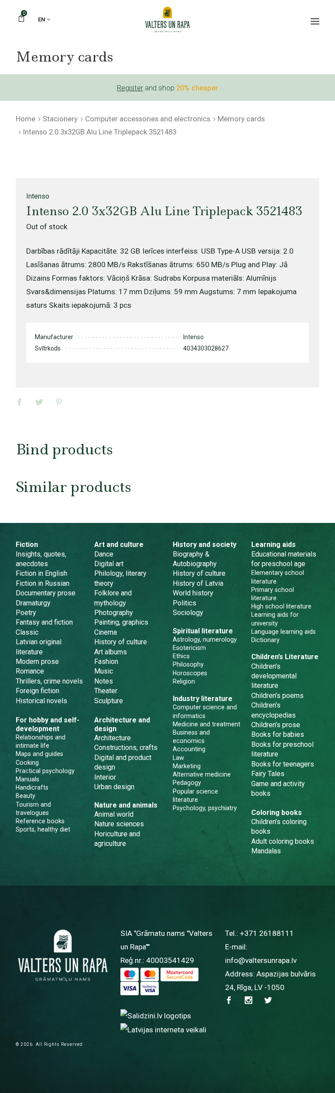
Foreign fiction (37, 691)
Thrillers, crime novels (49, 681)
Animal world (113, 814)
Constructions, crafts (125, 747)
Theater (105, 691)
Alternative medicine (202, 774)
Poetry (26, 612)
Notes (103, 681)
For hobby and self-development (47, 724)
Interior (105, 777)
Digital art (108, 564)
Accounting (189, 749)
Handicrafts (32, 787)
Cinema (105, 632)
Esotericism (189, 647)
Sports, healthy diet (43, 829)
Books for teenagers (282, 764)
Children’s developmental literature (274, 676)
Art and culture (119, 544)
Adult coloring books (282, 841)
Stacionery (60, 118)
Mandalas (266, 851)
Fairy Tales (267, 774)
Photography (113, 612)
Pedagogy (187, 782)
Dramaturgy (33, 603)
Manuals (27, 779)
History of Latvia (198, 583)
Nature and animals (125, 805)
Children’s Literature (284, 657)
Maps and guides (39, 753)
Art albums (110, 652)
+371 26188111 (267, 933)
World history (193, 593)
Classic (27, 632)
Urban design (114, 787)
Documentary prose (45, 593)
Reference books (40, 821)
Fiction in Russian (42, 583)
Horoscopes (190, 673)
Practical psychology (45, 770)
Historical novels (41, 701)
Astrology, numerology (205, 639)
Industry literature (202, 698)
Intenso (37, 196)
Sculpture (108, 701)
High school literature (281, 606)
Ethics (181, 656)
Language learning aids (283, 631)
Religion (184, 681)
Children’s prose (275, 725)
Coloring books (276, 812)
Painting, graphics (121, 622)
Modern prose (37, 661)
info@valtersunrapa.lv (261, 960)
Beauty (25, 795)
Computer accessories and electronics (147, 118)
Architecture (112, 738)
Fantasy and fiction (44, 622)
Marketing (187, 766)
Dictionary (265, 639)
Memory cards (241, 118)
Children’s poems (277, 695)
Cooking (27, 762)
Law (178, 757)
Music (103, 671)
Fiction (27, 544)
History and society (204, 544)
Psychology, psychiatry (205, 807)
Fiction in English (41, 573)
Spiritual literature (203, 631)
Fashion (106, 661)
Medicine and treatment (206, 724)
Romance (30, 671)
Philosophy (188, 664)
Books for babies (277, 734)
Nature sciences (119, 824)
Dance (103, 554)
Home (25, 118)
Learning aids (273, 544)
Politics (184, 603)
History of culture (120, 642)
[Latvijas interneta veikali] (163, 1029)
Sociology (188, 612)
